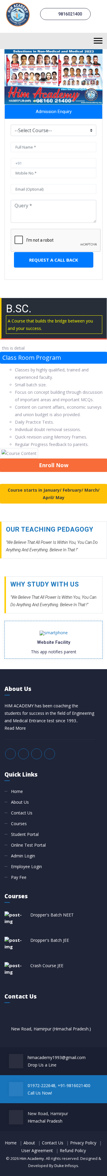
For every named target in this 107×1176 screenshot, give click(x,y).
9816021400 (69, 14)
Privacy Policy (83, 1143)
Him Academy (32, 1158)
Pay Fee (18, 877)
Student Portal (25, 834)
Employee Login (26, 866)
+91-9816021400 (74, 1085)
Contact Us (21, 813)
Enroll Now (53, 465)
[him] (17, 13)
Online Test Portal (28, 845)
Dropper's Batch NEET (52, 915)
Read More (15, 728)
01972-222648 (41, 1085)
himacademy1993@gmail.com (57, 1057)
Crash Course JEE (46, 965)
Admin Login (23, 856)
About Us (20, 802)
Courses (19, 823)
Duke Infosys (66, 1165)
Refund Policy (73, 1150)
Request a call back (53, 260)
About (29, 1143)
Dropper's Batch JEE (49, 940)
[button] (11, 77)
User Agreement (37, 1150)
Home (17, 791)
